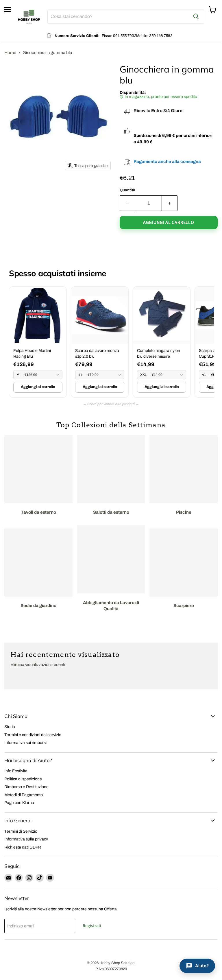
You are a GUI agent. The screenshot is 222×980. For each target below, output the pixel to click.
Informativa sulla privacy (26, 839)
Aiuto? (202, 965)
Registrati (92, 926)
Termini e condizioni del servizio (32, 735)
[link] (38, 342)
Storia (9, 727)
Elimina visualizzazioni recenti (37, 664)
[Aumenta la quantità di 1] (169, 203)
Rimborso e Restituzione (26, 787)
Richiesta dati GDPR (22, 847)
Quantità (127, 190)
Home (10, 52)
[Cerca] (196, 16)
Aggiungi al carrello (38, 387)
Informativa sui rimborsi (25, 742)
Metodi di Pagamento (23, 795)
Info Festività (15, 771)
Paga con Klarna (19, 803)
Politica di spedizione (23, 779)
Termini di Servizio (20, 831)
